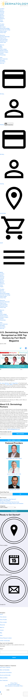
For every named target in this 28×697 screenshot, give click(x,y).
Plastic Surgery (3, 31)
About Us (2, 45)
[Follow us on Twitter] (7, 610)
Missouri (2, 17)
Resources (2, 35)
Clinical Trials (3, 32)
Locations (2, 8)
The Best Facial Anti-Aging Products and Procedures (11, 503)
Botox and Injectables (5, 670)
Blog (1, 46)
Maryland (2, 15)
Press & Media (3, 49)
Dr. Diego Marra (14, 383)
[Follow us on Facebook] (3, 610)
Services (2, 25)
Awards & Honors (4, 50)
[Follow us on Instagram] (11, 610)
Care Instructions (4, 39)
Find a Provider (3, 619)
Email (2, 649)
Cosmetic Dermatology (5, 29)
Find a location (14, 511)
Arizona (1, 10)
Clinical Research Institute (6, 638)
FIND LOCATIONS (20, 433)
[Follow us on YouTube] (15, 610)
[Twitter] (20, 348)
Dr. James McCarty (4, 383)
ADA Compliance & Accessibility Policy (13, 686)
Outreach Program (4, 52)
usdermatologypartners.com (13, 429)
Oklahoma (2, 18)
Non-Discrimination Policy (14, 684)
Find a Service (3, 617)
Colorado (2, 13)
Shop (1, 57)
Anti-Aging (2, 60)
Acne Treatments (4, 59)
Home (1, 614)
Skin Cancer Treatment (5, 667)
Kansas (1, 14)
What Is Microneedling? (5, 500)
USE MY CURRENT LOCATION (14, 440)
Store (1, 635)
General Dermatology (5, 28)
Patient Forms (3, 38)
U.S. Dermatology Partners (16, 690)
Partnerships (3, 55)
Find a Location (3, 622)
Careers (2, 53)
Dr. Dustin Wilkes (9, 384)
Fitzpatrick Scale (3, 41)
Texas (1, 20)
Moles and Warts (3, 677)
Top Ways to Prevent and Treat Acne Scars (9, 502)
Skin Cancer (3, 27)
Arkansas (2, 11)
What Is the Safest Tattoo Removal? (8, 499)
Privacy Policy (14, 683)
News (1, 47)
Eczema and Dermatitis (5, 675)
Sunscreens (2, 61)
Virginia (1, 21)
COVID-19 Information (5, 640)
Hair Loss (2, 63)
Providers (2, 24)
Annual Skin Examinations (6, 672)
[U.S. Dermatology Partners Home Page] (14, 7)
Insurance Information (5, 36)
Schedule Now (10, 124)
